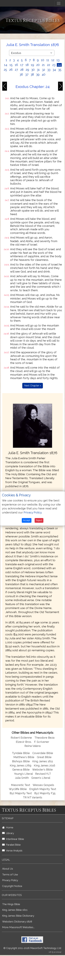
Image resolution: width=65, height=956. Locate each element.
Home (9, 827)
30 (33, 69)
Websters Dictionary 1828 (17, 921)
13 (58, 60)
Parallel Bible (13, 844)
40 (43, 74)
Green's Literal (40, 777)
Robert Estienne (21, 737)
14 (5, 65)
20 (38, 65)
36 (21, 74)
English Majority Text (42, 789)
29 (27, 69)
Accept (26, 520)
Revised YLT (43, 773)
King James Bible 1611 (15, 909)
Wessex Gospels (43, 785)
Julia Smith (22, 777)
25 (5, 69)
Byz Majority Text (21, 793)
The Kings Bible (11, 904)
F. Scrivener (41, 741)
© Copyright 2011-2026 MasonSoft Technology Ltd (32, 948)
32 (43, 69)
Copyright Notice (12, 886)
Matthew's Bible (23, 757)
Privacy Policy (10, 880)
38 (32, 74)
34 (54, 69)
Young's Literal (23, 773)
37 (26, 74)
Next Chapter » (32, 385)
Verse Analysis (13, 850)
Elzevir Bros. (24, 741)
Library (9, 833)
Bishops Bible (21, 761)
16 (16, 65)
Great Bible (44, 757)
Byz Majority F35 (44, 793)
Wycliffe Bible (18, 789)
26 (10, 69)
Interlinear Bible (14, 838)
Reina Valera (32, 745)
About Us (7, 868)
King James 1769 (20, 765)
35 (59, 69)
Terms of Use (10, 874)
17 (22, 65)
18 (27, 65)
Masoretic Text (20, 785)
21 (43, 65)
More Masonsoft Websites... (18, 927)
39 (37, 74)
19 (32, 65)
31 (38, 69)
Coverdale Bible (42, 753)
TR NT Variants (32, 797)
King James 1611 (42, 761)
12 (53, 60)
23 (54, 65)
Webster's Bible (42, 769)
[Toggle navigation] (58, 3)
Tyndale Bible (21, 753)
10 (42, 60)
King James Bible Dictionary (18, 915)
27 (16, 69)
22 (48, 65)
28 (22, 69)
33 (49, 69)
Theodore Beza (44, 737)
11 (48, 60)
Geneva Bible (21, 769)
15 (11, 65)
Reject (39, 520)
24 (59, 65)
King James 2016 (44, 765)
